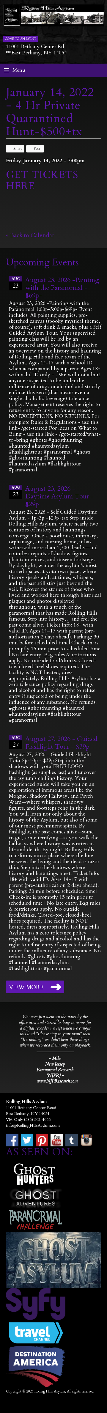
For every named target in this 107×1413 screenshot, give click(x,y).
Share (18, 148)
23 (16, 283)
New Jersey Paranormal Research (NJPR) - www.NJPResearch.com (55, 1072)
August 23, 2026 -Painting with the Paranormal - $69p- (62, 287)
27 (16, 742)
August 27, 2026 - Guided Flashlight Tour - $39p (61, 742)
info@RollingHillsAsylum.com (33, 1125)
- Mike (55, 1058)
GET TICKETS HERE (42, 180)
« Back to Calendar (30, 235)
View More (26, 987)
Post (37, 148)
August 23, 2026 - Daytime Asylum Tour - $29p (59, 496)
